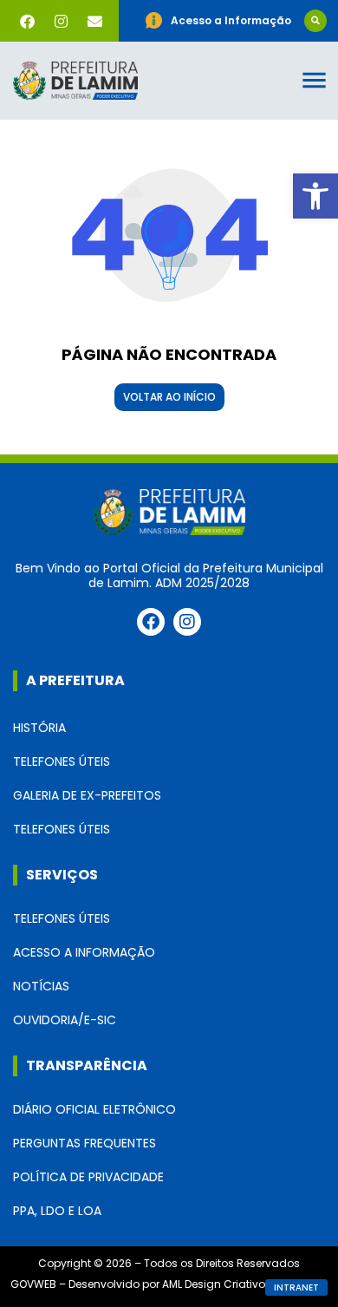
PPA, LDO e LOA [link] (57, 1210)
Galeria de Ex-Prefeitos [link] (87, 795)
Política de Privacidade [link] (88, 1177)
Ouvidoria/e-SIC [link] (64, 1020)
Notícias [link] (41, 986)
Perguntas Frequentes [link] (84, 1143)
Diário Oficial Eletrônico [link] (94, 1109)
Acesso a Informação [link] (84, 952)
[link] (315, 196)
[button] (315, 21)
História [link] (39, 727)
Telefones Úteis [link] (61, 761)
